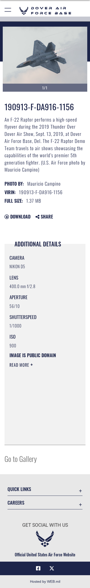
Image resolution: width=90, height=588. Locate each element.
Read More (20, 365)
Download (19, 216)
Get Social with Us (45, 525)
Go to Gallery (20, 458)
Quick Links (19, 489)
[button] (8, 10)
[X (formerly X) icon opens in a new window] (52, 568)
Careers (16, 502)
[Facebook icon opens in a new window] (38, 568)
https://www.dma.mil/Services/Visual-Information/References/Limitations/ (40, 436)
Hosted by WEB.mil (45, 581)
